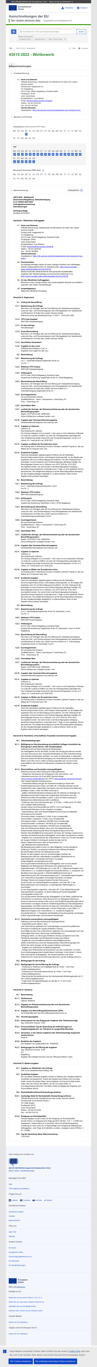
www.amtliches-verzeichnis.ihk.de (68, 779)
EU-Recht (12, 1248)
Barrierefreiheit (14, 1220)
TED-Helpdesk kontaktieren (19, 1189)
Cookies (12, 1216)
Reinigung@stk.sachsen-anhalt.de (39, 101)
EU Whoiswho (14, 1261)
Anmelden (69, 8)
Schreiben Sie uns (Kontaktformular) (22, 1306)
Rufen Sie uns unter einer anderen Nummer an (26, 1302)
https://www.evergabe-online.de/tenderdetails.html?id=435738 (44, 276)
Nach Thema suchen (55, 39)
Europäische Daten (16, 1252)
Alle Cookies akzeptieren (20, 1361)
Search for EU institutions (18, 1322)
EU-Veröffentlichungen (17, 1265)
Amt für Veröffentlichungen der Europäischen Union (30, 1168)
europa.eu (21, 1287)
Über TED (12, 1232)
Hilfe (10, 1184)
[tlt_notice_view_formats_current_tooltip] (81, 190)
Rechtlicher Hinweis (16, 1212)
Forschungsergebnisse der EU (20, 1257)
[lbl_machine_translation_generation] (43, 170)
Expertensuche (40, 39)
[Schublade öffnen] (11, 65)
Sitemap (12, 1236)
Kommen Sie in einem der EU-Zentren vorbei (25, 1311)
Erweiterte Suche (25, 39)
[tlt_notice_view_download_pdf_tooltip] (14, 154)
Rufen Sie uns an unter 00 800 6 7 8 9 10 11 (25, 1298)
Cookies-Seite (74, 1351)
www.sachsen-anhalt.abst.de (33, 779)
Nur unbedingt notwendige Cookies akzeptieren (55, 1361)
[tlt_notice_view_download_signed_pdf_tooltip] (26, 134)
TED (10, 48)
